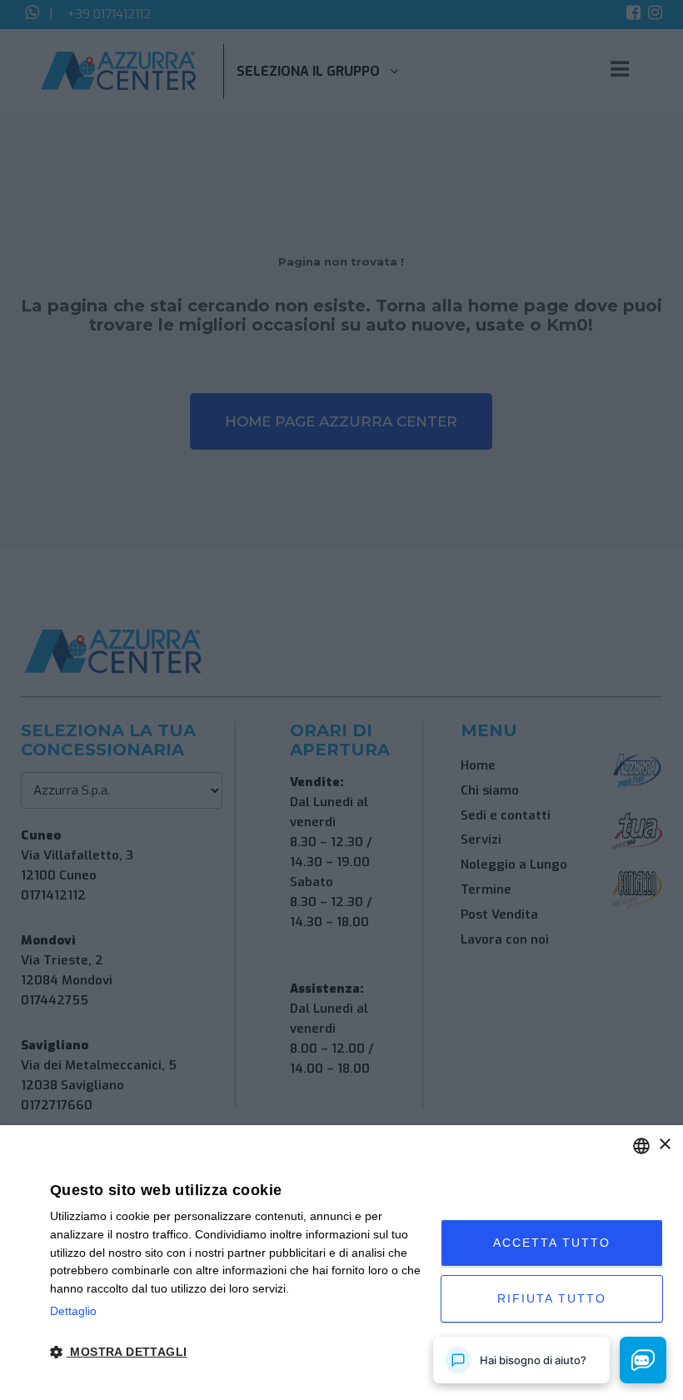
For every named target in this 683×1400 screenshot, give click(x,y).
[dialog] (341, 1262)
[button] (239, 1352)
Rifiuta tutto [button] (551, 1298)
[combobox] (641, 1146)
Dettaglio (73, 1311)
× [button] (664, 1144)
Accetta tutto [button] (552, 1242)
